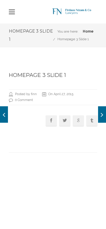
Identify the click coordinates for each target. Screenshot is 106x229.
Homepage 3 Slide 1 (73, 39)
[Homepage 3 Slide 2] (102, 114)
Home (88, 31)
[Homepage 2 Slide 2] (4, 114)
